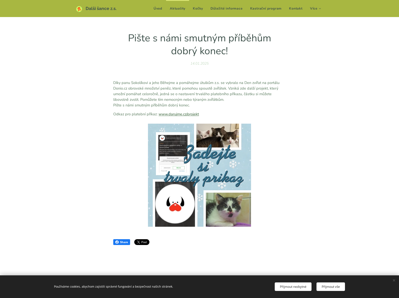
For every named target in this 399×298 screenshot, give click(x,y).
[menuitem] (158, 8)
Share (124, 242)
